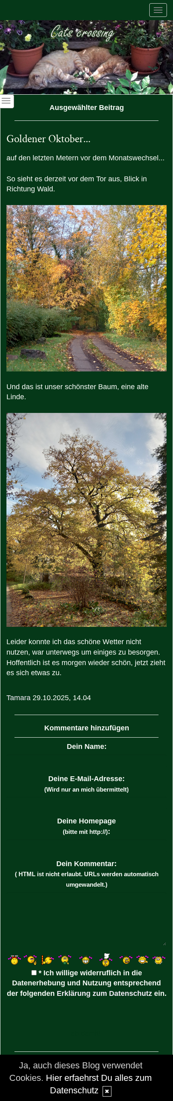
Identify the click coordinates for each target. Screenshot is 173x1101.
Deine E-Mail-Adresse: (86, 784)
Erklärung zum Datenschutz (104, 993)
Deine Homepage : (86, 826)
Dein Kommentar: (87, 874)
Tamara (18, 698)
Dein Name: (87, 746)
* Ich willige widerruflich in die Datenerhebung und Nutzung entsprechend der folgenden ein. (87, 983)
